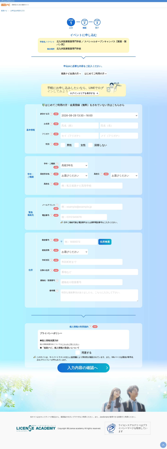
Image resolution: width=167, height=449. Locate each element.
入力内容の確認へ (82, 367)
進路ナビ (4, 11)
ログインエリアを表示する (82, 93)
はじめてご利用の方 (95, 73)
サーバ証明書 (71, 357)
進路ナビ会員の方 (70, 73)
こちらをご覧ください (70, 344)
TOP (162, 443)
